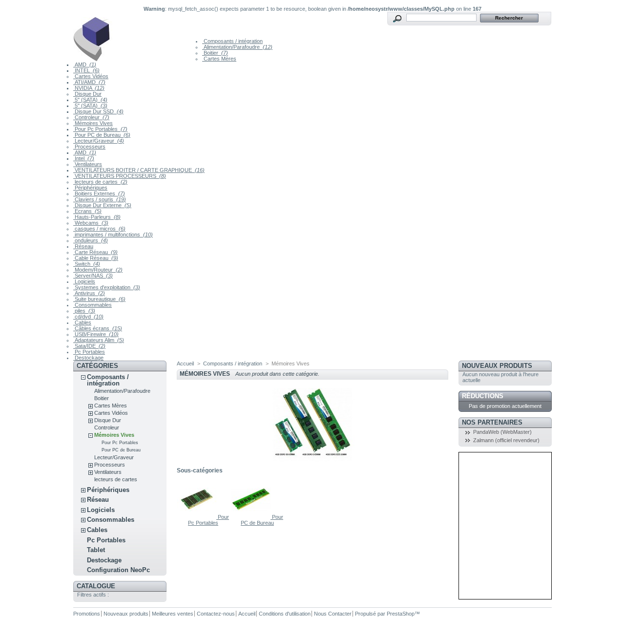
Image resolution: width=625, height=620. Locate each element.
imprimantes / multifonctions (113, 234)
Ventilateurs (87, 164)
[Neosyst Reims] (137, 37)
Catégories (97, 365)
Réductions (482, 396)
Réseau (83, 246)
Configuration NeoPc (118, 570)
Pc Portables (89, 352)
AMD (84, 64)
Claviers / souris (99, 199)
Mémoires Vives (93, 123)
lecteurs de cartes (100, 182)
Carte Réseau (95, 252)
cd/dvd (88, 317)
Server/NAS (93, 275)
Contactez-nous (216, 614)
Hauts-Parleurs (97, 217)
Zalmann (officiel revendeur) (506, 440)
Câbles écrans (97, 328)
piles (84, 311)
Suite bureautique (99, 299)
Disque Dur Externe (102, 205)
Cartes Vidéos (90, 76)
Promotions (86, 614)
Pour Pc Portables (100, 129)
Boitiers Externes (99, 193)
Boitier (215, 53)
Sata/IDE (89, 346)
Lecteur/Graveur (98, 141)
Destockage (88, 358)
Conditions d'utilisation (285, 614)
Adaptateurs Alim (98, 340)
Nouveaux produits (497, 365)
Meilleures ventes (172, 614)
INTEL (86, 70)
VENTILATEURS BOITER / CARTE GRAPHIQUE (139, 170)
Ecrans (87, 211)
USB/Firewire (96, 334)
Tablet (96, 550)
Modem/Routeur (98, 270)
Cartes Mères (219, 59)
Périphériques (90, 188)
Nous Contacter (333, 614)
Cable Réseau (95, 258)
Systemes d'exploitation (106, 287)
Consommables (92, 305)
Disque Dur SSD (98, 111)
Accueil (185, 363)
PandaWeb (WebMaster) (502, 432)
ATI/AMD (89, 82)
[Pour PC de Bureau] (251, 517)
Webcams (90, 223)
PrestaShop (401, 614)
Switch (86, 264)
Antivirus (89, 293)
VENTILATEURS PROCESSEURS (119, 176)
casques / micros (99, 229)
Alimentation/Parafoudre (237, 47)
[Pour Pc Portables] (197, 517)
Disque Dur (87, 94)
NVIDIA (88, 88)
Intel (83, 158)
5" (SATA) (90, 100)
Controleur (91, 117)
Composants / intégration (232, 41)
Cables (82, 322)
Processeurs (89, 147)
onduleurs (90, 240)
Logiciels (84, 281)
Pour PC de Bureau (101, 135)
